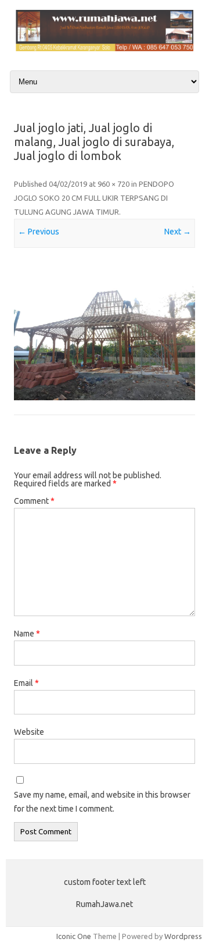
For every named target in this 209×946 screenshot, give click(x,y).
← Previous (38, 231)
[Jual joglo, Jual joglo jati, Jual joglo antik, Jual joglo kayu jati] (104, 48)
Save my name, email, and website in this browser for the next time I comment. (102, 801)
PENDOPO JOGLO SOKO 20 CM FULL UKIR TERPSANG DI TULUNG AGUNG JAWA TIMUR (94, 198)
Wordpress (183, 936)
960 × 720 (113, 184)
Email (26, 683)
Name (27, 633)
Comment (34, 501)
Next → (177, 231)
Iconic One (73, 936)
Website (29, 732)
